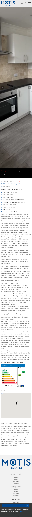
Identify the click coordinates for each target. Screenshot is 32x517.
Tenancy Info (15, 184)
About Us (16, 502)
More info (22, 511)
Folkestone (16, 477)
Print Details (6, 186)
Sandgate (16, 481)
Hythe (16, 479)
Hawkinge (16, 483)
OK (4, 505)
